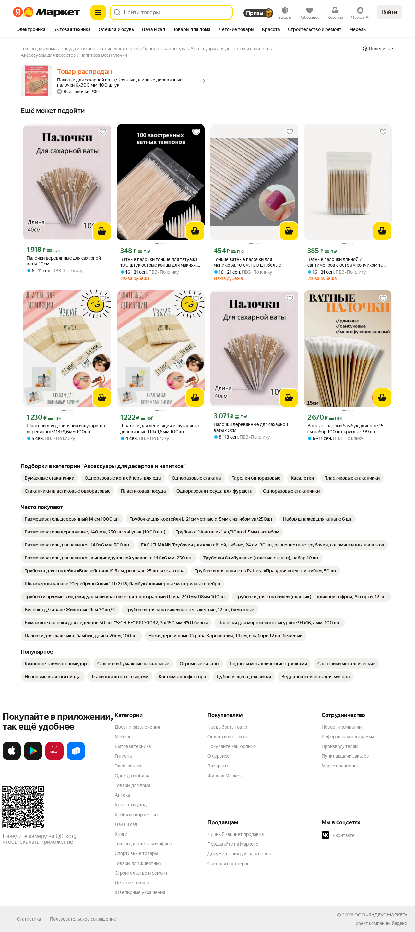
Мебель (123, 736)
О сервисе (219, 756)
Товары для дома (132, 785)
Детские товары (132, 882)
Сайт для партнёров (229, 863)
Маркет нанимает (340, 765)
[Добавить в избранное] (102, 132)
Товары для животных (138, 863)
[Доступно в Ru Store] (76, 758)
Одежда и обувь (132, 775)
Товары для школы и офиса (143, 843)
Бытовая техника (133, 746)
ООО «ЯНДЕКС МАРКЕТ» (380, 914)
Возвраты (218, 765)
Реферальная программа (348, 736)
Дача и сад (126, 824)
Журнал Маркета (225, 775)
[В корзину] (102, 231)
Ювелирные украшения (140, 892)
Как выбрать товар (227, 727)
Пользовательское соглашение (83, 919)
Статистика (29, 919)
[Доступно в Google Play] (33, 758)
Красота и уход (131, 804)
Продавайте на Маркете (233, 844)
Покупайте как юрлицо (232, 746)
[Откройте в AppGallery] (54, 758)
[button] (367, 835)
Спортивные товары (136, 853)
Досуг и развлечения (137, 727)
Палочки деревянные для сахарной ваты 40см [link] (64, 260)
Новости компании (342, 727)
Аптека (122, 795)
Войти (389, 12)
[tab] (31, 30)
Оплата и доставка (227, 736)
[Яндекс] (399, 923)
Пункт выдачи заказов (345, 756)
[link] (49, 478)
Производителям (340, 746)
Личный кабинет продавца (236, 834)
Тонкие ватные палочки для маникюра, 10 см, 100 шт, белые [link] (247, 262)
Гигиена (123, 756)
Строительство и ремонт (141, 873)
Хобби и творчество (136, 814)
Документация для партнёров (239, 853)
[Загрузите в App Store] (12, 758)
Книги (121, 834)
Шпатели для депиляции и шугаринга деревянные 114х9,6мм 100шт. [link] (66, 428)
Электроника (128, 765)
